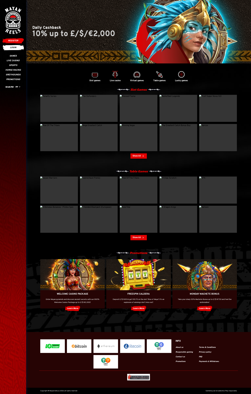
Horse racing (13, 70)
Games (13, 56)
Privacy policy (205, 352)
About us (179, 347)
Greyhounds (13, 74)
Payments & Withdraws (209, 361)
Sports (13, 65)
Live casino (13, 60)
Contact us (180, 357)
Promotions (13, 79)
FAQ (200, 357)
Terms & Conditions (207, 347)
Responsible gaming (184, 352)
